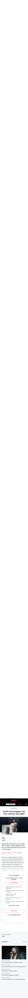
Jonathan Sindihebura (8, 852)
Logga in (20, 804)
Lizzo (3, 936)
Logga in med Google (15, 914)
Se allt (24, 941)
